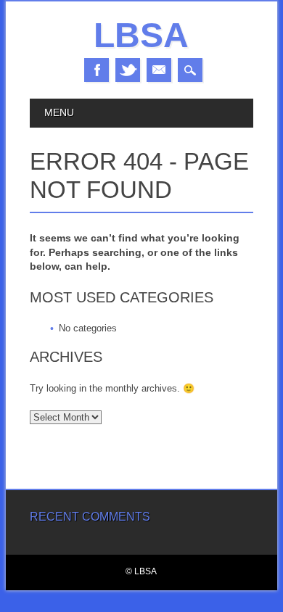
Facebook (96, 70)
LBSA (141, 35)
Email (159, 70)
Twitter (127, 70)
